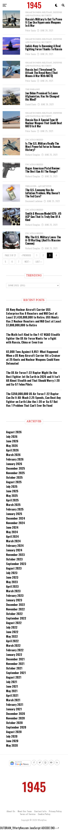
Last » (38, 261)
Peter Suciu (30, 30)
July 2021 (11, 682)
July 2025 (11, 486)
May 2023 (12, 582)
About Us (11, 811)
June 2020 (12, 741)
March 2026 (13, 455)
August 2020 (14, 732)
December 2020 (15, 714)
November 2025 (15, 473)
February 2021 (14, 704)
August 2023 (14, 568)
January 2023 (14, 600)
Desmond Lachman (33, 201)
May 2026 (12, 446)
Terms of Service (27, 814)
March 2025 (13, 505)
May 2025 (12, 496)
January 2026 (14, 464)
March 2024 (13, 541)
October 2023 (14, 559)
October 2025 (14, 477)
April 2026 (12, 450)
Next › (27, 261)
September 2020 (16, 727)
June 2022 (12, 632)
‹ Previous (26, 255)
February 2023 (15, 595)
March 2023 (13, 591)
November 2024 (15, 523)
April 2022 (12, 641)
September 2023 (16, 564)
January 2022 (14, 655)
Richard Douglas (32, 154)
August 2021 (13, 677)
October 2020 (14, 723)
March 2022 (13, 645)
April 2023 (12, 586)
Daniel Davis (30, 104)
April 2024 (12, 536)
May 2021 (11, 691)
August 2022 (14, 623)
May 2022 (12, 636)
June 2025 (12, 491)
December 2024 (15, 518)
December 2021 (15, 659)
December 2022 (15, 605)
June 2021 (12, 686)
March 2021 (13, 700)
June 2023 (12, 577)
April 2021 (12, 695)
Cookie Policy (44, 814)
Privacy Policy (55, 811)
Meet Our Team (25, 811)
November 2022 (15, 609)
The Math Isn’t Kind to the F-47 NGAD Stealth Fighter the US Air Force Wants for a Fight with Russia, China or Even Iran (33, 338)
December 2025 (15, 468)
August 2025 (14, 482)
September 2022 (16, 618)
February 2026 (15, 459)
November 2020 (15, 718)
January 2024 (14, 550)
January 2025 (14, 514)
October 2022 (14, 614)
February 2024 (15, 545)
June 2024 (12, 527)
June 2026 (12, 441)
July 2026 (11, 436)
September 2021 (16, 673)
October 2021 (14, 668)
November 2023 (15, 555)
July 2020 (11, 736)
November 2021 (15, 664)
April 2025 (12, 500)
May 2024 (12, 532)
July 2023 (11, 573)
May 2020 (12, 745)
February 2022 (15, 650)
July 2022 (11, 627)
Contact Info (40, 811)
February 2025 (15, 509)
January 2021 (14, 709)
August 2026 (14, 432)
